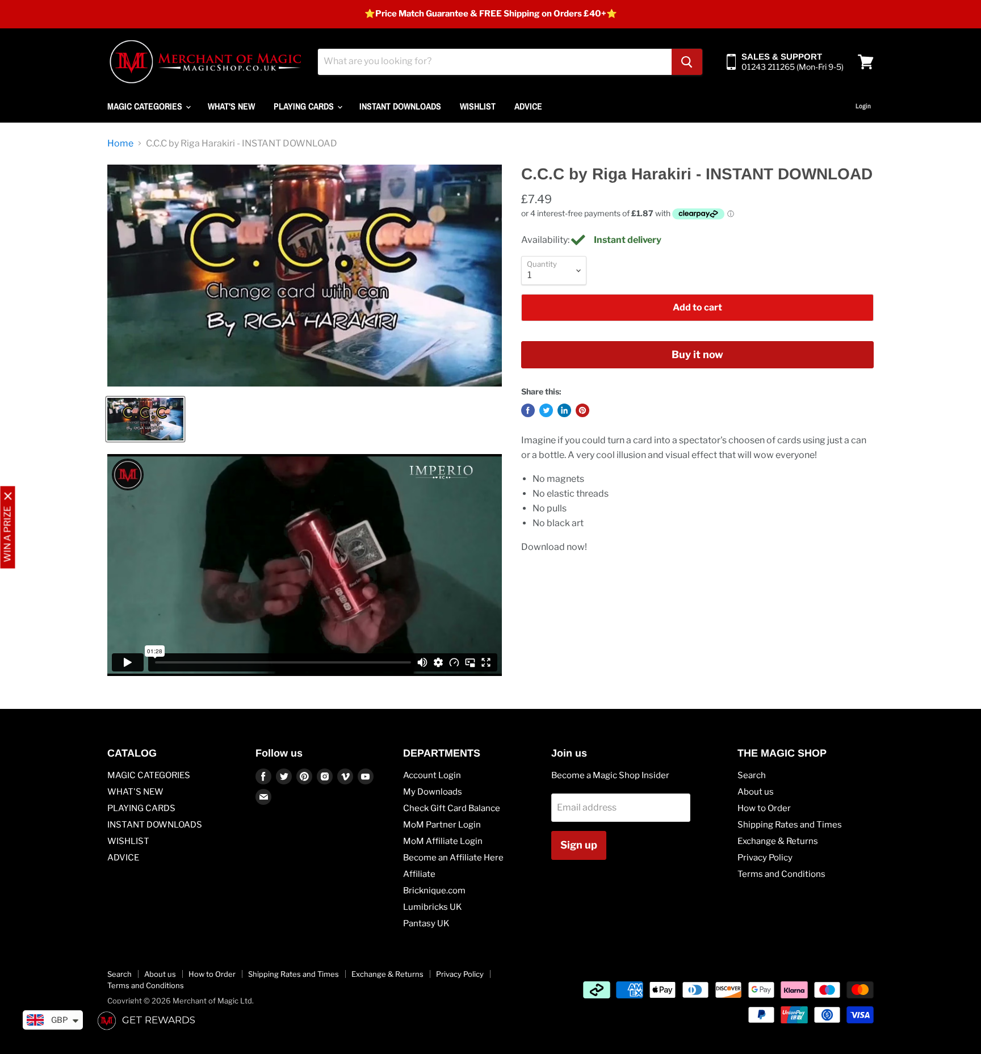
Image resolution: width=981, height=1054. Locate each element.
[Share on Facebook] (528, 410)
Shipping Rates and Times (789, 825)
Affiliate (419, 874)
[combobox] (495, 62)
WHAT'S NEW (231, 106)
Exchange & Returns (777, 841)
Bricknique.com (434, 890)
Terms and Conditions (781, 874)
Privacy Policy (765, 858)
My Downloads (432, 792)
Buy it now (697, 354)
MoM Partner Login (442, 825)
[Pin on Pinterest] (582, 410)
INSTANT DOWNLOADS (400, 106)
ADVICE (528, 106)
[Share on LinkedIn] (564, 410)
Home (120, 143)
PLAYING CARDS (305, 106)
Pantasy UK (426, 923)
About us (755, 792)
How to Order (764, 808)
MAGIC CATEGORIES (146, 106)
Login (863, 106)
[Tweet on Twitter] (546, 410)
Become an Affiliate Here (453, 858)
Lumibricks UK (432, 907)
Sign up (578, 845)
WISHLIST (478, 106)
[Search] (687, 62)
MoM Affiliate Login (443, 841)
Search (751, 775)
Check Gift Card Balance (451, 808)
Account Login (432, 775)
